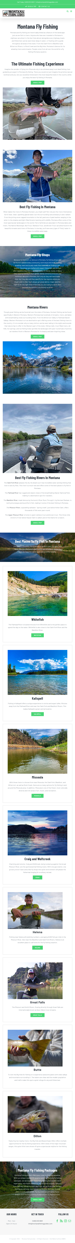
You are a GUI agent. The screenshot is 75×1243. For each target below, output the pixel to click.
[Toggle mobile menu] (71, 11)
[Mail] (69, 1220)
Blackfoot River (12, 500)
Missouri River (15, 508)
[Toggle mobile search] (68, 11)
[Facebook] (57, 1220)
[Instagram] (65, 1220)
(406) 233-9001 (30, 2)
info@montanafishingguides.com (47, 2)
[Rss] (61, 1220)
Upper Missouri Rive (15, 515)
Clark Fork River (13, 483)
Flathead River (13, 493)
